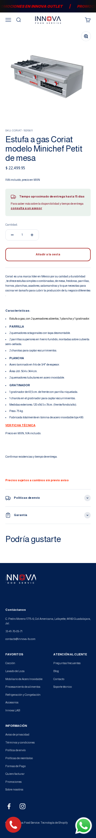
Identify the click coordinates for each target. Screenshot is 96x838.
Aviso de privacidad (17, 734)
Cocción (10, 663)
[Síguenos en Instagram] (22, 806)
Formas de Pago (15, 766)
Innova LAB (12, 710)
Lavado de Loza (15, 671)
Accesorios (11, 702)
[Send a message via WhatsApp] (83, 825)
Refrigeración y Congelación (23, 694)
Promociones (13, 781)
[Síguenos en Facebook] (9, 806)
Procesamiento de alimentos (22, 686)
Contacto (58, 679)
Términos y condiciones (20, 742)
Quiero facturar (15, 773)
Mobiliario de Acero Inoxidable (23, 679)
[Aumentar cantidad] (32, 235)
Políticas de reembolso (19, 758)
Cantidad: (11, 224)
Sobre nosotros (14, 789)
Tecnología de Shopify (54, 822)
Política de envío (15, 750)
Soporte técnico (62, 686)
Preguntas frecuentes (67, 663)
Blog (56, 671)
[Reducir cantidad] (12, 235)
